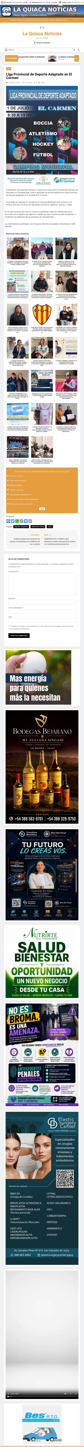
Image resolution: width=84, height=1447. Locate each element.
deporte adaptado (21, 527)
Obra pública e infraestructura (20, 495)
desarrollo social (38, 527)
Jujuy (8, 69)
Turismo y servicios (16, 490)
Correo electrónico (16, 608)
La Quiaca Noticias (42, 33)
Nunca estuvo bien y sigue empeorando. (24, 499)
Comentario (13, 571)
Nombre (12, 598)
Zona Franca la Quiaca (18, 480)
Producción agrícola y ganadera (21, 504)
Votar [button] (42, 509)
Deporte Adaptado (32, 212)
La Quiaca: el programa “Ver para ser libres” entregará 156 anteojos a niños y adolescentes (39, 20)
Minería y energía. (16, 485)
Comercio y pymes (16, 476)
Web (10, 617)
